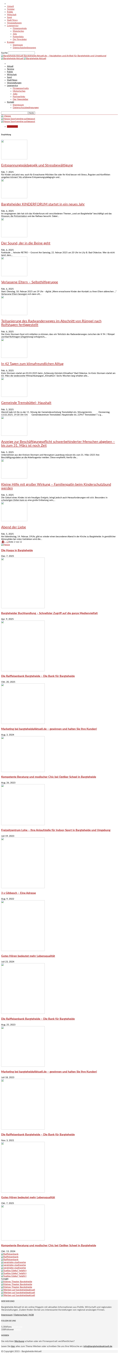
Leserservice (12, 25)
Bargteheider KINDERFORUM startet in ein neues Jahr (43, 204)
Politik (10, 12)
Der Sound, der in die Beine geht (25, 243)
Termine (11, 9)
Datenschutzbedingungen (24, 47)
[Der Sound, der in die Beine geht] (14, 236)
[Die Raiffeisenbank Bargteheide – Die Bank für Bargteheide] (23, 670)
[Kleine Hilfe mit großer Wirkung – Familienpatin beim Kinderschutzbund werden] (14, 478)
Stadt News (12, 20)
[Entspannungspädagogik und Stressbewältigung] (14, 158)
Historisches (18, 31)
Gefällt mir (17, 1327)
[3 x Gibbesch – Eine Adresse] (23, 887)
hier (13, 1346)
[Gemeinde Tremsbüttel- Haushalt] (14, 396)
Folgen (17, 1329)
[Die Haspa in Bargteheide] (5, 544)
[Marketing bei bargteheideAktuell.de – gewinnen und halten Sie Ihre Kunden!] (23, 723)
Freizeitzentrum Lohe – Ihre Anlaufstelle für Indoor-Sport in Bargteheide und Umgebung (55, 830)
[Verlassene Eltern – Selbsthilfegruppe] (14, 275)
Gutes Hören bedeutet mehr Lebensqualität (28, 956)
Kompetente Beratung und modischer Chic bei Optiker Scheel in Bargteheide (48, 777)
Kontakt (10, 42)
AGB (31, 1315)
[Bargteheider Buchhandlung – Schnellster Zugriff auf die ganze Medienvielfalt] (23, 607)
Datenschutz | (21, 1315)
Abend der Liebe (13, 527)
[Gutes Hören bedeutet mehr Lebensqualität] (23, 950)
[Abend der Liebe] (14, 520)
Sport (9, 17)
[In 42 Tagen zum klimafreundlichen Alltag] (14, 357)
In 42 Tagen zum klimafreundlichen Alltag (32, 364)
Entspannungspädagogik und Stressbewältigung (37, 165)
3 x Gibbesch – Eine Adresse (18, 893)
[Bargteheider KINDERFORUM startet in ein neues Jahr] (14, 197)
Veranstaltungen (14, 23)
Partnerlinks (18, 36)
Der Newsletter (20, 39)
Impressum (18, 45)
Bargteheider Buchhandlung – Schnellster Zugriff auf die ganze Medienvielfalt (49, 613)
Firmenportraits (20, 28)
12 (7, 542)
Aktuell (10, 6)
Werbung (19, 1341)
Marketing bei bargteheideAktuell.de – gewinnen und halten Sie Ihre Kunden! (49, 729)
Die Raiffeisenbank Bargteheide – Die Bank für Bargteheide (38, 676)
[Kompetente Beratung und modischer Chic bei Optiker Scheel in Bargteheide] (23, 771)
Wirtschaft (11, 14)
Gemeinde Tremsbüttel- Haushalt (26, 403)
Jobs (15, 34)
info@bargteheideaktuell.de (97, 1346)
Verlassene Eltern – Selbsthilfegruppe (29, 282)
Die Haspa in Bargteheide (17, 550)
